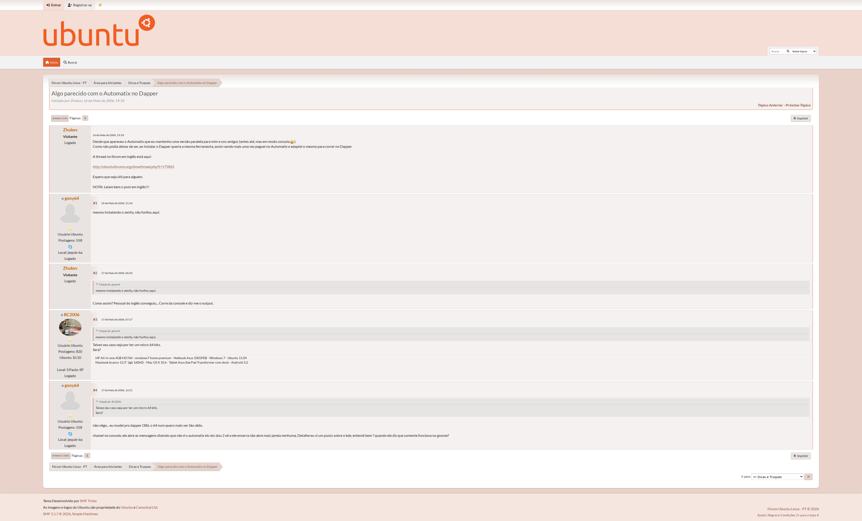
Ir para (745, 476)
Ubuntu (127, 507)
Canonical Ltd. (147, 507)
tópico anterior (770, 105)
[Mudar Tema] (100, 5)
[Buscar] (788, 51)
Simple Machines (85, 514)
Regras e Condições (781, 515)
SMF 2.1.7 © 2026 (57, 514)
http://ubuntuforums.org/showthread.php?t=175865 (133, 166)
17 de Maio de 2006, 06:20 (116, 273)
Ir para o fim (60, 118)
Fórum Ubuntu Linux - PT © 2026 (793, 509)
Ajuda (761, 515)
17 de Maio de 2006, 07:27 (116, 319)
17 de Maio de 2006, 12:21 (116, 390)
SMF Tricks (88, 501)
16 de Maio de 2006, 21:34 (116, 203)
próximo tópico (798, 105)
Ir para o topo (61, 455)
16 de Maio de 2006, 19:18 (108, 135)
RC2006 (71, 314)
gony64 (72, 198)
